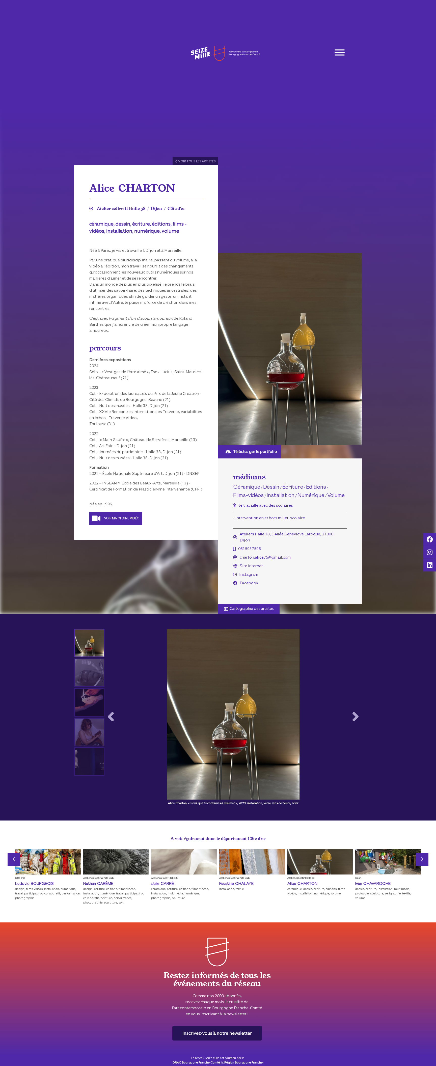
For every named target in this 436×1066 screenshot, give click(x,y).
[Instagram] (429, 552)
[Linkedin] (429, 565)
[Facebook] (429, 539)
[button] (111, 717)
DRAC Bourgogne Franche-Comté (196, 1062)
